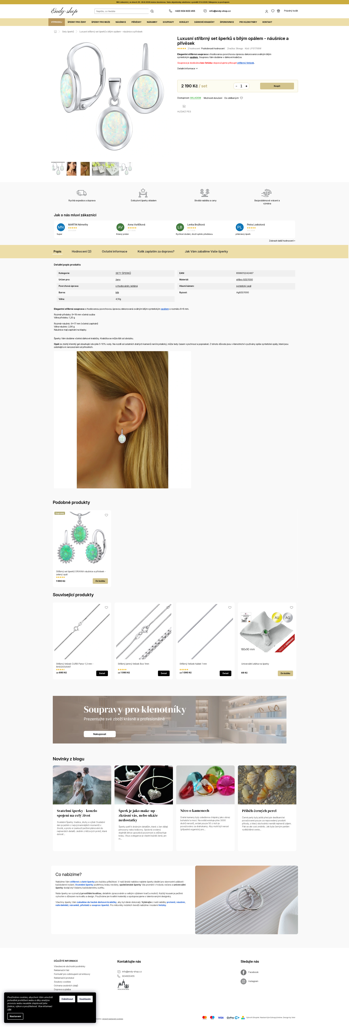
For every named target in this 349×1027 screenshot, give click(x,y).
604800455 (128, 976)
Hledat (152, 11)
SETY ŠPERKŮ (123, 273)
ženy (118, 279)
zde (9, 1009)
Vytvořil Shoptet (252, 1017)
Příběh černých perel (259, 811)
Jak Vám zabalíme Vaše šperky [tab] (206, 251)
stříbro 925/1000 (244, 279)
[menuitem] (56, 22)
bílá (117, 292)
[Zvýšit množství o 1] (246, 86)
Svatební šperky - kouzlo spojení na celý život (77, 813)
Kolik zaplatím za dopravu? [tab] (156, 251)
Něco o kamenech (194, 810)
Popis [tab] (57, 251)
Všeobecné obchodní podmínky (69, 966)
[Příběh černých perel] (267, 784)
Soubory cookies (62, 981)
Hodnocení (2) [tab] (81, 251)
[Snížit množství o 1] (236, 86)
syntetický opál (243, 286)
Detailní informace (186, 68)
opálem (165, 309)
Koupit (277, 86)
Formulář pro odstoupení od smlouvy (72, 974)
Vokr (293, 1017)
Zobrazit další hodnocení (281, 240)
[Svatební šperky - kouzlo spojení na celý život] (82, 784)
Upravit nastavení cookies (112, 1019)
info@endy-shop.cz (132, 971)
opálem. (194, 57)
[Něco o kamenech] (205, 784)
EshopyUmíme (276, 1017)
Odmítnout (67, 999)
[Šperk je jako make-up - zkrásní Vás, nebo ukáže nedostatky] (144, 784)
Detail (102, 673)
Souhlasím (85, 999)
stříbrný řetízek (245, 62)
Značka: (235, 48)
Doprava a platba (62, 989)
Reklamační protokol (64, 978)
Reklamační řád (61, 970)
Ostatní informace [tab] (114, 251)
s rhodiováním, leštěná (127, 286)
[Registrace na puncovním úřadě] (123, 984)
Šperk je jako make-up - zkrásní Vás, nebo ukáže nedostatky (138, 816)
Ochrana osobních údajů (66, 985)
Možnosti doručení (213, 98)
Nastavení (15, 1016)
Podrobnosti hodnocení (212, 48)
